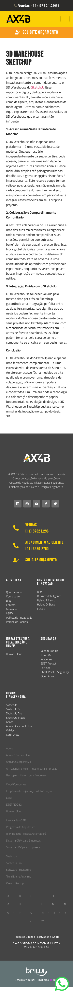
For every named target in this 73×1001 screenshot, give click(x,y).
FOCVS (41, 608)
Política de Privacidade (19, 617)
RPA (39, 591)
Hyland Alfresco (46, 600)
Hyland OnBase (46, 604)
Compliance (13, 596)
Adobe (9, 722)
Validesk (11, 730)
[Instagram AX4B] (27, 503)
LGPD (9, 613)
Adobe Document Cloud (19, 726)
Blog (8, 600)
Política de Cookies (17, 621)
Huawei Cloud (14, 654)
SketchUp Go (13, 709)
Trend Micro (47, 655)
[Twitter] (55, 503)
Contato (10, 605)
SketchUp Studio (15, 717)
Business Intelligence (49, 596)
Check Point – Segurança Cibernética (55, 674)
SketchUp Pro (14, 713)
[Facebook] (46, 503)
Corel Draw (12, 734)
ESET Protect (48, 663)
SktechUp (11, 705)
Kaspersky (47, 659)
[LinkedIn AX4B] (17, 503)
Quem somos (13, 592)
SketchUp (37, 87)
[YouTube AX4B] (36, 503)
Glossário (11, 609)
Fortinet (45, 667)
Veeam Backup (49, 650)
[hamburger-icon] (65, 19)
